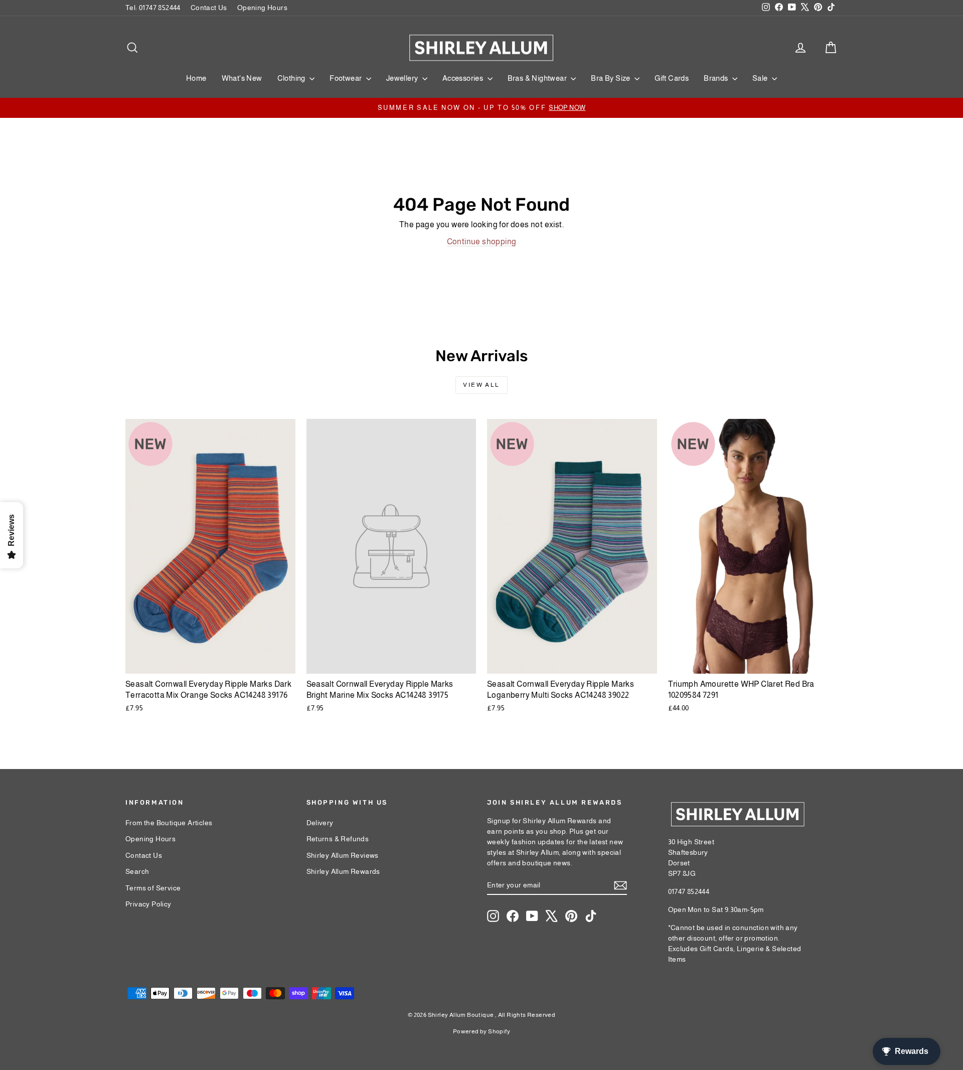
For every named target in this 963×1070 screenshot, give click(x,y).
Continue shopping (482, 241)
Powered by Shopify (481, 1031)
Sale (760, 78)
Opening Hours (262, 8)
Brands (717, 78)
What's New (242, 78)
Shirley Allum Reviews (342, 855)
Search (137, 871)
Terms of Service (153, 888)
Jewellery (403, 78)
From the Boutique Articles (168, 823)
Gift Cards (672, 78)
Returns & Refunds (337, 839)
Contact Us (209, 8)
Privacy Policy (148, 904)
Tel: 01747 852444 (153, 8)
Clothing (292, 78)
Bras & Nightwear (538, 78)
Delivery (320, 823)
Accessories (463, 78)
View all (481, 384)
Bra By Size (611, 78)
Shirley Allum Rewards (343, 871)
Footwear (347, 78)
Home (196, 78)
